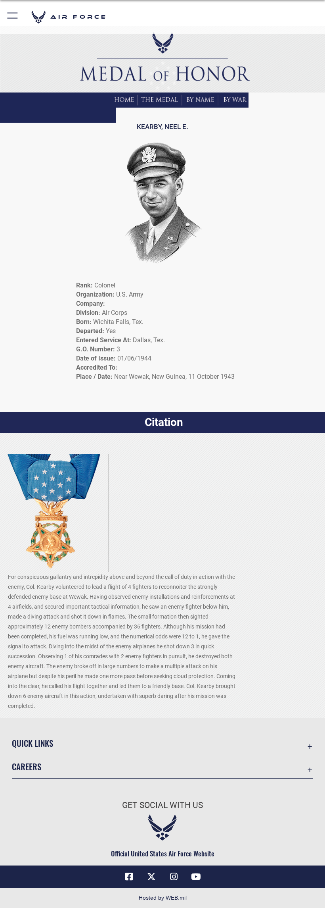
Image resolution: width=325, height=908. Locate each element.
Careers (26, 766)
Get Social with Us (162, 805)
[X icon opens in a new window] (151, 877)
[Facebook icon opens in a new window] (129, 877)
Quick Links (32, 743)
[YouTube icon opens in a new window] (196, 877)
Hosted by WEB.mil (163, 898)
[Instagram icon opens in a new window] (174, 877)
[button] (13, 17)
